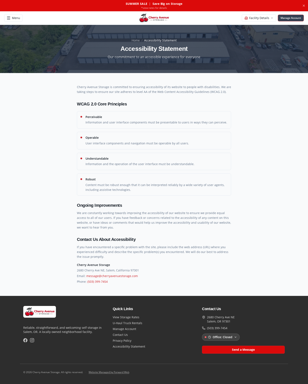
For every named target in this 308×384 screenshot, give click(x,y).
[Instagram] (32, 340)
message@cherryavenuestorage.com (112, 276)
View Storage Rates (126, 317)
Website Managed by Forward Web (109, 372)
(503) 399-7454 (97, 282)
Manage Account (124, 329)
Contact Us (120, 335)
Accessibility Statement (129, 346)
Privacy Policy (122, 341)
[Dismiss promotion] (303, 5)
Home (136, 40)
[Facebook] (25, 340)
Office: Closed (222, 337)
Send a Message (243, 350)
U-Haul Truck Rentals (127, 323)
